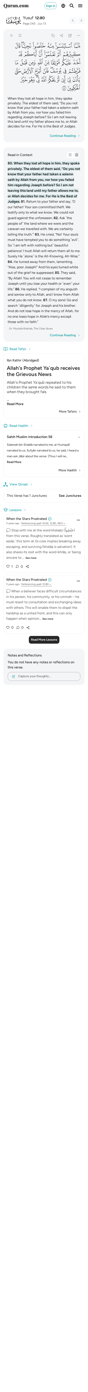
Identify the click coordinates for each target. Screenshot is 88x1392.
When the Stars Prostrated (26, 519)
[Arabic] (70, 155)
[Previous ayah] (73, 20)
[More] (78, 35)
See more (31, 557)
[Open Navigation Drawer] (80, 5)
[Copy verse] (53, 35)
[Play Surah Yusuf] (11, 35)
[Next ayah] (81, 20)
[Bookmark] (20, 35)
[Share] (61, 35)
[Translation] (76, 155)
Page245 (29, 23)
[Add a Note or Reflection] (70, 35)
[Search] (71, 5)
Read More (15, 404)
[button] (76, 46)
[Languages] (63, 5)
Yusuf (28, 17)
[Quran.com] (16, 6)
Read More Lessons (44, 639)
